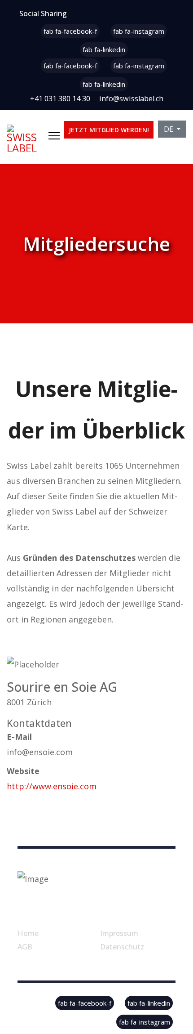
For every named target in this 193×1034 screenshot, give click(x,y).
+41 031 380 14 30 (60, 98)
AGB (25, 947)
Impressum (119, 933)
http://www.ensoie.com (51, 786)
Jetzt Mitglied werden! (109, 129)
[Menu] (54, 135)
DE (169, 129)
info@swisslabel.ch (131, 98)
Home (28, 933)
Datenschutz (122, 947)
